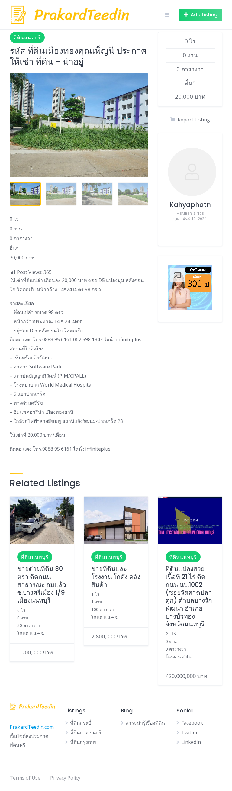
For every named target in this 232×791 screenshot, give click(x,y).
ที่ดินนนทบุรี (27, 37)
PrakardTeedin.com (32, 727)
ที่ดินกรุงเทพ (83, 742)
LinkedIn (191, 742)
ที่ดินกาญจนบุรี (86, 732)
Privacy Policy (65, 777)
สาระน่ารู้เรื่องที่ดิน (145, 722)
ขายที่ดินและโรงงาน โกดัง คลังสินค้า (115, 576)
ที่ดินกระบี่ (80, 722)
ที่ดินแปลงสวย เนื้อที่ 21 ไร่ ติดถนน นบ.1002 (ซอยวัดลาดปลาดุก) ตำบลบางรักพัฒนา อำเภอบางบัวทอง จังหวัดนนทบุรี (189, 596)
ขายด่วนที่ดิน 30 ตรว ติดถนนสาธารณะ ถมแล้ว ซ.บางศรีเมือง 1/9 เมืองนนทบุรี (41, 584)
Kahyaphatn (190, 204)
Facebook (192, 722)
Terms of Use (25, 777)
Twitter (189, 732)
